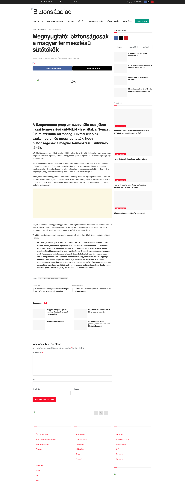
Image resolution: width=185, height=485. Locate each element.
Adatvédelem (35, 2)
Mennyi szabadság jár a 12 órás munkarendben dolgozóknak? (140, 90)
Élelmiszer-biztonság (54, 29)
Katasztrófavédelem (122, 439)
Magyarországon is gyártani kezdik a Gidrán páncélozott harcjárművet (57, 311)
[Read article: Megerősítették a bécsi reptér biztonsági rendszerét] (80, 313)
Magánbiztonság (96, 21)
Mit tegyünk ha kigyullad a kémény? (138, 78)
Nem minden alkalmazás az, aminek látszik (130, 159)
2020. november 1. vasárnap (41, 58)
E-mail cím (36, 389)
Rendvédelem (37, 21)
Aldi (40, 278)
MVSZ (38, 471)
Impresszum (54, 2)
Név (34, 379)
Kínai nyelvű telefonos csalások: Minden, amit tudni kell (140, 66)
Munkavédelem (121, 444)
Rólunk (71, 2)
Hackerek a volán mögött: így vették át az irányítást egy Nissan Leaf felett (130, 186)
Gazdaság (63, 278)
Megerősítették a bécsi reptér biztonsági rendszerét (99, 310)
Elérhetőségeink (45, 2)
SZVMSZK (39, 466)
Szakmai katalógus (42, 444)
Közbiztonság (113, 21)
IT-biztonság (120, 126)
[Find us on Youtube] (152, 2)
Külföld (81, 21)
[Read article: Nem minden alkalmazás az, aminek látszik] (133, 146)
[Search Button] (153, 21)
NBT (37, 475)
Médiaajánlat (63, 2)
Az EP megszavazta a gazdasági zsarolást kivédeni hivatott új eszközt (99, 323)
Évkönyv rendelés (42, 434)
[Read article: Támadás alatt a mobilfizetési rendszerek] (133, 200)
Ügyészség (119, 459)
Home (34, 29)
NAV (117, 449)
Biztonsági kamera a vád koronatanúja (137, 54)
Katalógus (127, 21)
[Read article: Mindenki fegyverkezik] (39, 325)
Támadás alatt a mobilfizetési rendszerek (129, 213)
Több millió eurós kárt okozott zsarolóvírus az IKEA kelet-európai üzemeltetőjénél (131, 131)
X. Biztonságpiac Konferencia (46, 439)
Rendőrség (119, 454)
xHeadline (76, 58)
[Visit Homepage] (51, 11)
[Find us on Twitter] (148, 2)
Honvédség (119, 434)
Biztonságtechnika (55, 21)
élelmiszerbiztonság (51, 278)
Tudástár (76, 2)
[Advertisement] (72, 203)
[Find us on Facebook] (145, 2)
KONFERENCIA (142, 21)
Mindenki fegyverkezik (55, 321)
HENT (38, 480)
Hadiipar (70, 21)
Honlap (76, 389)
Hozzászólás (38, 353)
